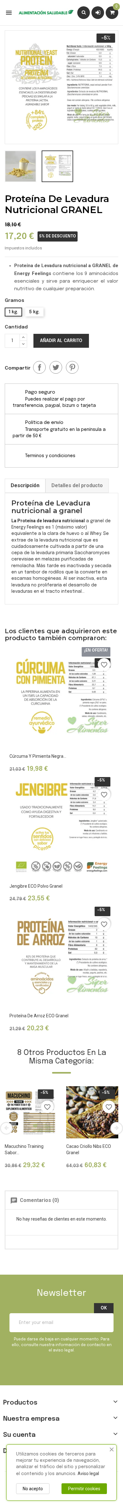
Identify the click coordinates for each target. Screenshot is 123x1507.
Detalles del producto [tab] (77, 485)
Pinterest (72, 367)
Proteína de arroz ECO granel (38, 1015)
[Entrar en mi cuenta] (98, 12)
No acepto (33, 1488)
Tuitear (56, 367)
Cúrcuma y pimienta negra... (37, 756)
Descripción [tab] (25, 485)
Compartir (39, 367)
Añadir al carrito (61, 341)
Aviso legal (88, 1473)
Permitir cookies (84, 1488)
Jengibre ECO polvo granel (35, 886)
